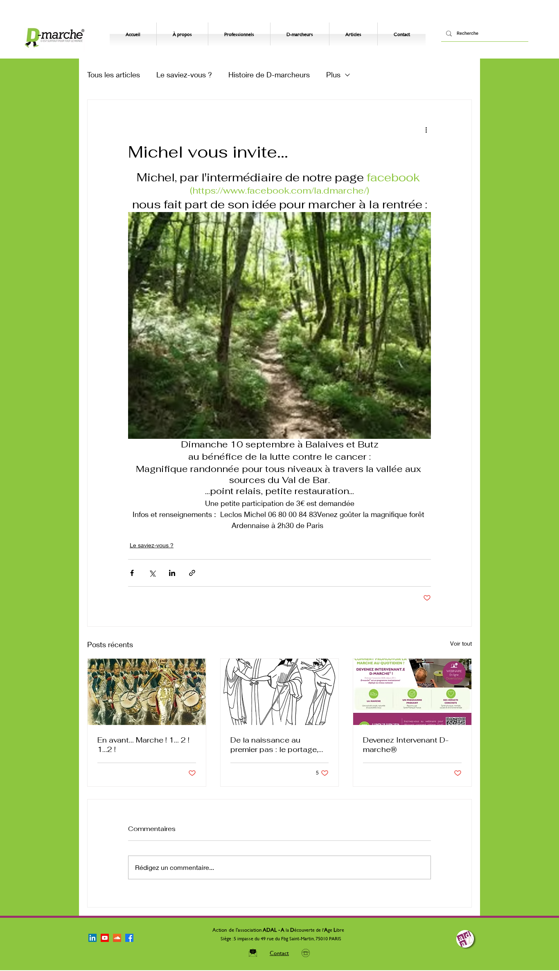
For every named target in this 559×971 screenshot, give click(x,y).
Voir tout (461, 643)
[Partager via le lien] (192, 573)
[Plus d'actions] (426, 129)
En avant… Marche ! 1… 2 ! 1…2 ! (143, 744)
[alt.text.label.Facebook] (129, 938)
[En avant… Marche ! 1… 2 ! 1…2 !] (147, 692)
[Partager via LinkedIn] (172, 573)
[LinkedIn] (92, 938)
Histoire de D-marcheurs (269, 74)
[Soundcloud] (117, 938)
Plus (333, 74)
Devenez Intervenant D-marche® (406, 744)
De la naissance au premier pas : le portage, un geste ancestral (274, 744)
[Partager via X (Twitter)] (152, 573)
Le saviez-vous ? (184, 74)
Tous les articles (113, 74)
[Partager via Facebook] (132, 573)
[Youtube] (105, 938)
